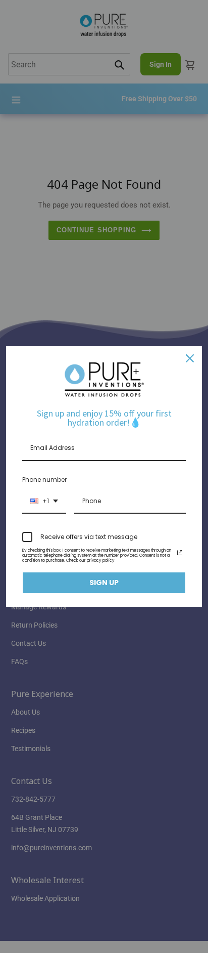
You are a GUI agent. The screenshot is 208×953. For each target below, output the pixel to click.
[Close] (190, 358)
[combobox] (44, 501)
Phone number (44, 479)
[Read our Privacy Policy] (180, 553)
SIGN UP (104, 582)
